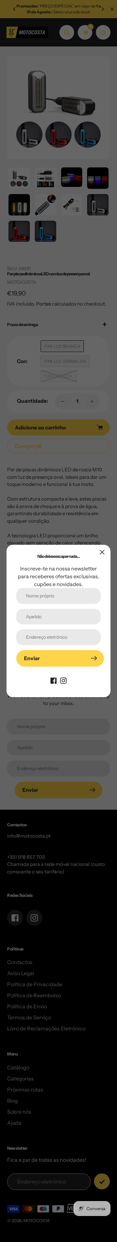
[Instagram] (63, 680)
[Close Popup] (102, 552)
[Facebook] (53, 680)
